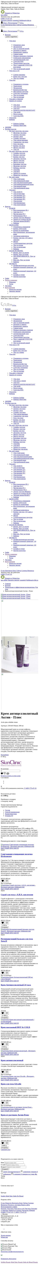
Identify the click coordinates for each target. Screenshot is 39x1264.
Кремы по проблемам (21, 230)
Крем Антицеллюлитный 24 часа (16, 985)
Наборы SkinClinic (19, 125)
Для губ (16, 149)
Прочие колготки (19, 276)
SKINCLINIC (14, 225)
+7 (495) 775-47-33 (29, 788)
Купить (3, 776)
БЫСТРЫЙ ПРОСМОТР (10, 848)
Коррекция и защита (20, 52)
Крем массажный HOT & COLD (15, 1027)
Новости (8, 1203)
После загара (17, 114)
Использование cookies (9, 1207)
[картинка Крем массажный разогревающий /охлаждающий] (19, 1021)
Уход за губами (18, 78)
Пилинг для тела (19, 155)
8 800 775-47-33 (6, 18)
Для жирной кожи (19, 186)
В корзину (5, 927)
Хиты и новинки (11, 280)
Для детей (16, 112)
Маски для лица (19, 147)
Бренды (7, 206)
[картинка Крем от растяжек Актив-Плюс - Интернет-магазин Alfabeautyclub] (19, 1109)
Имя (2, 1162)
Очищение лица (19, 45)
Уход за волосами (19, 247)
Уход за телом (18, 245)
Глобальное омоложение (22, 58)
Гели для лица (18, 144)
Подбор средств (10, 129)
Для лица (12, 41)
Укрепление (17, 86)
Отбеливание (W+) (20, 216)
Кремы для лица (19, 146)
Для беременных (19, 203)
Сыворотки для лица (20, 142)
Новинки (12, 282)
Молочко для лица (19, 133)
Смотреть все (5, 1149)
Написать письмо (15, 289)
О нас (3, 25)
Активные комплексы (21, 236)
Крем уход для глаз (20, 76)
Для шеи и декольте (16, 99)
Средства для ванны (20, 93)
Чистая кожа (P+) (19, 214)
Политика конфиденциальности (12, 1251)
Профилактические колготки (23, 265)
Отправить (5, 1169)
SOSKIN (12, 208)
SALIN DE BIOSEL (16, 251)
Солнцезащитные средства (22, 243)
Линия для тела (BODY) (22, 217)
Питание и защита (19, 50)
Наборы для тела (19, 168)
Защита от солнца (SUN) (22, 219)
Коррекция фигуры (20, 90)
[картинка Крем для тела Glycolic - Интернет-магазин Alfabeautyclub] (19, 1078)
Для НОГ (16, 171)
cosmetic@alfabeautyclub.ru (21, 20)
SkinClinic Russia (17, 1262)
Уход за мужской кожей (21, 69)
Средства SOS (18, 61)
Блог (14, 25)
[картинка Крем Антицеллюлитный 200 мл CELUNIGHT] (19, 979)
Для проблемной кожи (21, 188)
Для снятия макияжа (20, 140)
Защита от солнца (15, 101)
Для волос (12, 118)
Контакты (9, 25)
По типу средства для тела (18, 151)
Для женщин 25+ (19, 195)
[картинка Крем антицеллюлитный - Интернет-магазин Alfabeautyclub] (19, 1053)
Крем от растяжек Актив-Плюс (15, 1115)
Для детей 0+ (18, 192)
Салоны (24, 25)
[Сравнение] (4, 774)
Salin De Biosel (18, 1196)
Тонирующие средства (21, 63)
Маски (15, 241)
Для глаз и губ (14, 71)
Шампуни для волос (20, 175)
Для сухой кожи (19, 179)
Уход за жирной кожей (21, 48)
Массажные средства (20, 91)
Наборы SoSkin (18, 123)
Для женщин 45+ (19, 199)
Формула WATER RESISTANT (24, 110)
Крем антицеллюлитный (12, 1060)
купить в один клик (13, 776)
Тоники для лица (19, 135)
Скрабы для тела (19, 153)
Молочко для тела (19, 166)
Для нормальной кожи (21, 181)
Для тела (12, 80)
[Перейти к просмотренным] (7, 774)
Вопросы (30, 25)
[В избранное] (2, 774)
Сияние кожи (18, 54)
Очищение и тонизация (21, 227)
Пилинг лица (18, 136)
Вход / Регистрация (10, 23)
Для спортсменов (19, 205)
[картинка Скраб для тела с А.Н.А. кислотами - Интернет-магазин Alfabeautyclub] (19, 887)
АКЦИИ (8, 127)
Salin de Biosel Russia (30, 1262)
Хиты (11, 284)
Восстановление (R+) (20, 210)
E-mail (3, 1165)
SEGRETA (13, 264)
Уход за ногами (18, 97)
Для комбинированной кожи (23, 184)
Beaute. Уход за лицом (21, 252)
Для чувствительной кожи (22, 182)
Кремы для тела (18, 157)
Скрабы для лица (19, 138)
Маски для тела (18, 160)
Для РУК (16, 170)
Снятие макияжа (19, 75)
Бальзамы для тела (19, 164)
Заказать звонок (6, 20)
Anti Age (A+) (18, 212)
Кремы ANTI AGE (20, 229)
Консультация (10, 287)
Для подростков (19, 193)
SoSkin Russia (5, 1262)
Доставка (8, 286)
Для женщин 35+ (19, 197)
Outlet (7, 278)
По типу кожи (14, 177)
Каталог (8, 35)
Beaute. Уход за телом (20, 254)
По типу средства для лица (18, 131)
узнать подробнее (11, 36)
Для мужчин (17, 201)
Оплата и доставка (14, 1205)
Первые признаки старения (23, 56)
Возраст (3, 1167)
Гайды (18, 25)
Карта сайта (25, 1205)
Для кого (12, 190)
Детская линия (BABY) (21, 221)
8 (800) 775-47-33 (7, 1212)
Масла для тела (18, 162)
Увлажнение (17, 47)
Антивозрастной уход (21, 59)
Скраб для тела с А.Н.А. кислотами (17, 895)
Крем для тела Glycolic (11, 1084)
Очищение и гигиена (20, 84)
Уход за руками (18, 95)
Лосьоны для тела (19, 158)
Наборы (12, 119)
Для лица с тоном (19, 106)
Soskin (3, 1196)
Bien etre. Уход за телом (21, 260)
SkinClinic (9, 1196)
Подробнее (5, 755)
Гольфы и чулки (19, 275)
